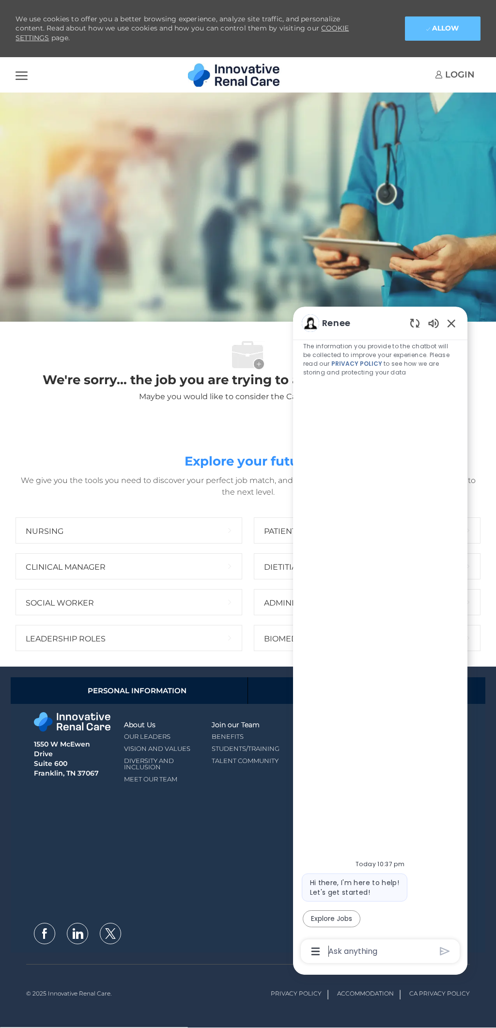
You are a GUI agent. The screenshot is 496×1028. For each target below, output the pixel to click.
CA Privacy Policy (439, 993)
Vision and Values (157, 748)
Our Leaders (147, 736)
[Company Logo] (236, 75)
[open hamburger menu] (22, 75)
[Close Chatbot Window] (451, 323)
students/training (245, 748)
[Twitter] (110, 933)
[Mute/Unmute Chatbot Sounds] (433, 323)
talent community (245, 760)
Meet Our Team (150, 779)
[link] (455, 74)
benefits (228, 736)
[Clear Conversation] (415, 322)
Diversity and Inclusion (149, 764)
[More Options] (316, 951)
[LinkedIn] (77, 933)
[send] (445, 951)
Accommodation (365, 993)
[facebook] (44, 933)
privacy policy (356, 363)
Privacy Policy (296, 993)
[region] (380, 636)
